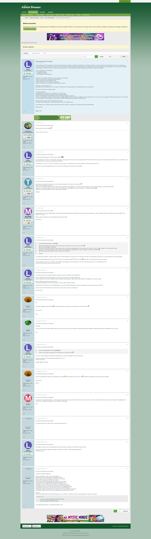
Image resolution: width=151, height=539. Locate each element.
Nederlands (36, 526)
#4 (127, 178)
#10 (127, 344)
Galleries (42, 12)
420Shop (50, 12)
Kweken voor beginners (28, 14)
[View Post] (58, 243)
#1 (127, 61)
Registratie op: (26, 76)
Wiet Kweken (33, 12)
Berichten (26, 53)
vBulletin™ (78, 531)
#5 (127, 208)
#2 (127, 123)
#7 (127, 270)
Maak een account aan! (29, 29)
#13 (127, 418)
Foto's (44, 53)
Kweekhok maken (70, 14)
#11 (127, 371)
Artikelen (78, 14)
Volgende (125, 511)
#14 (127, 442)
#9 (127, 321)
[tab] (26, 53)
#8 (127, 297)
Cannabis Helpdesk (40, 14)
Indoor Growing (50, 14)
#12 (127, 394)
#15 (127, 468)
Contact (119, 526)
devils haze (46, 504)
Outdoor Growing (59, 14)
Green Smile (26, 526)
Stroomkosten (85, 14)
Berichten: (25, 79)
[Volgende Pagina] (116, 56)
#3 (127, 152)
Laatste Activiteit (35, 53)
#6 (127, 237)
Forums (24, 12)
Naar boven (126, 526)
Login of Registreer (124, 1)
